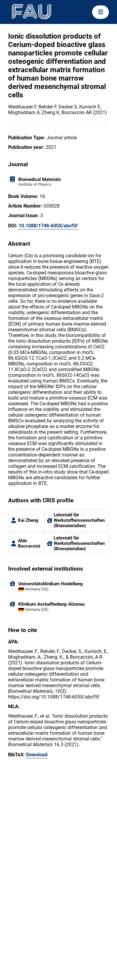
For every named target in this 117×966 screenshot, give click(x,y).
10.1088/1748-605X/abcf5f (48, 226)
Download (36, 755)
